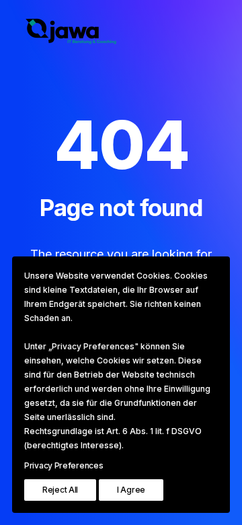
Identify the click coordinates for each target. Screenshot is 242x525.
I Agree (131, 490)
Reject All (60, 490)
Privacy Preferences (63, 465)
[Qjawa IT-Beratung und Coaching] (83, 31)
